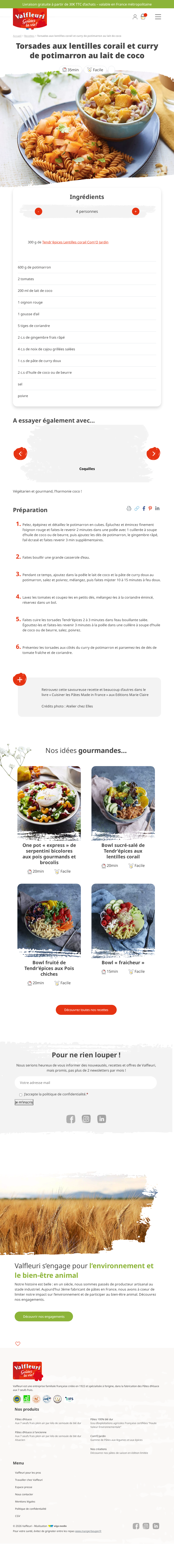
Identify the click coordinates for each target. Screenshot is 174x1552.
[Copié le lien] (137, 508)
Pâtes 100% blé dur (123, 1423)
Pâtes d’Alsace (48, 1421)
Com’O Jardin (116, 1438)
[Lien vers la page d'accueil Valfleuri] (28, 1371)
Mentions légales (25, 1501)
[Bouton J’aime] (18, 1343)
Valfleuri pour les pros (28, 1472)
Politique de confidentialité (30, 1509)
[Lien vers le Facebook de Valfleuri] (70, 1119)
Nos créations (119, 1451)
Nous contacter (24, 1494)
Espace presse (23, 1487)
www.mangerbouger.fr (88, 1531)
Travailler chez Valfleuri (29, 1480)
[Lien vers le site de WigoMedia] (57, 1526)
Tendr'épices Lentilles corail (75, 242)
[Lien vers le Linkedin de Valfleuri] (101, 1119)
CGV (17, 1516)
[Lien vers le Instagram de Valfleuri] (86, 1119)
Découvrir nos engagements (44, 1316)
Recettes (29, 36)
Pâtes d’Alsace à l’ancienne (48, 1436)
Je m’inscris (24, 1102)
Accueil (17, 36)
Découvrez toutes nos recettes (86, 1010)
